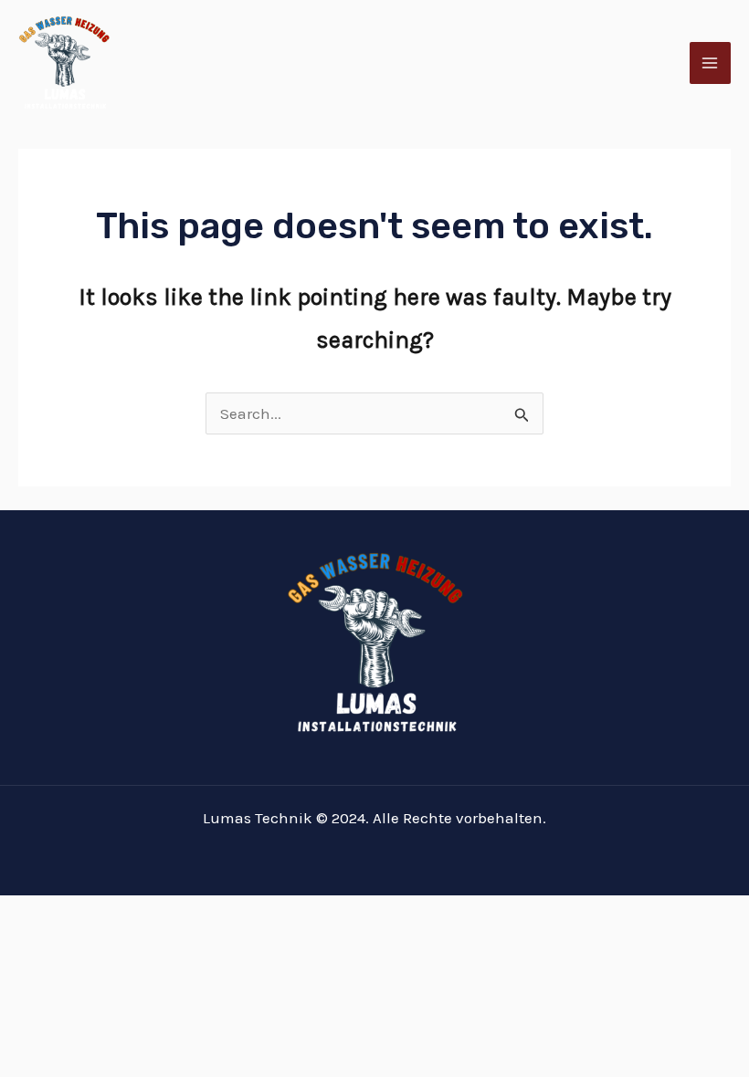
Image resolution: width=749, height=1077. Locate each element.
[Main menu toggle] (711, 63)
